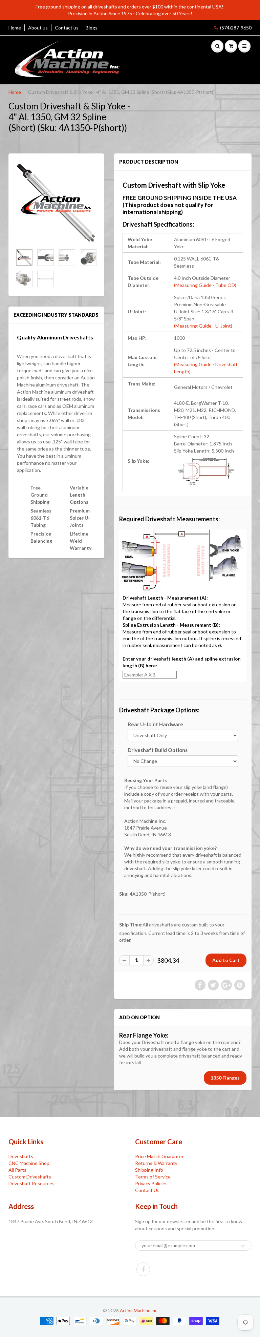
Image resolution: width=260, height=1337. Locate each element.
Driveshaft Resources (31, 1183)
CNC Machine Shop (28, 1163)
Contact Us (147, 1190)
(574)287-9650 (236, 27)
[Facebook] (143, 1269)
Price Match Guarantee (160, 1156)
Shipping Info (149, 1170)
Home (14, 27)
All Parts (17, 1170)
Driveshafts (20, 1156)
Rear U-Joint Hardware (155, 724)
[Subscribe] (243, 1245)
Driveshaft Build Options (158, 750)
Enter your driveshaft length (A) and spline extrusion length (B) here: (182, 662)
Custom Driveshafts (29, 1176)
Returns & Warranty (156, 1163)
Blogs (92, 27)
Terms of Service (153, 1176)
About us (38, 27)
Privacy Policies (151, 1183)
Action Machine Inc (138, 1310)
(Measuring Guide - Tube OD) (205, 285)
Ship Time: (131, 924)
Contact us (67, 27)
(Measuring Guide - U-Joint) (203, 326)
